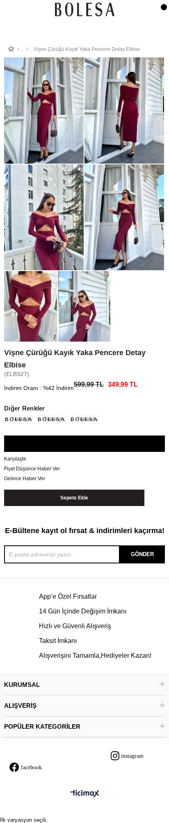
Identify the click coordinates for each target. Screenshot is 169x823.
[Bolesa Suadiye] (84, 10)
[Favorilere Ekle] (84, 444)
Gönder (142, 554)
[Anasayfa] (18, 49)
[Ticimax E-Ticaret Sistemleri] (84, 794)
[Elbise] (27, 49)
